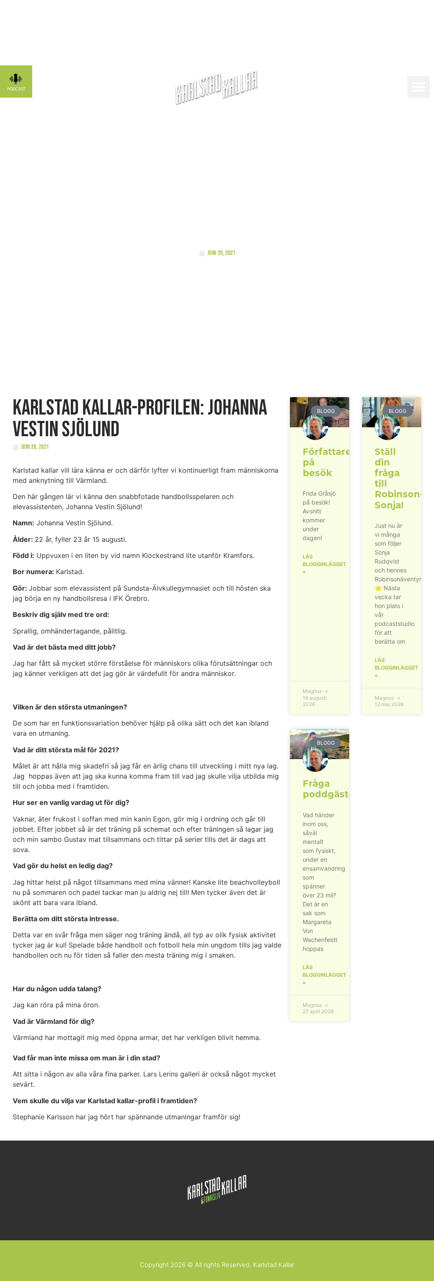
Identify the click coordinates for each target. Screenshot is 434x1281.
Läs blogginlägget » (324, 564)
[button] (418, 87)
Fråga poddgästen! (333, 788)
